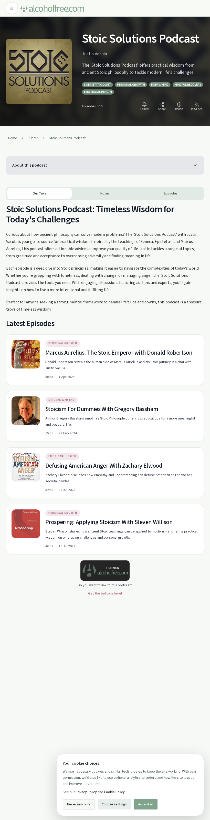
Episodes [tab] (170, 193)
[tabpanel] (105, 377)
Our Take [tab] (40, 193)
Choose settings (114, 804)
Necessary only (78, 804)
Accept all (145, 804)
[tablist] (105, 193)
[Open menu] (11, 8)
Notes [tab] (105, 193)
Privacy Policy (86, 792)
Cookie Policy (114, 792)
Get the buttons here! (105, 593)
